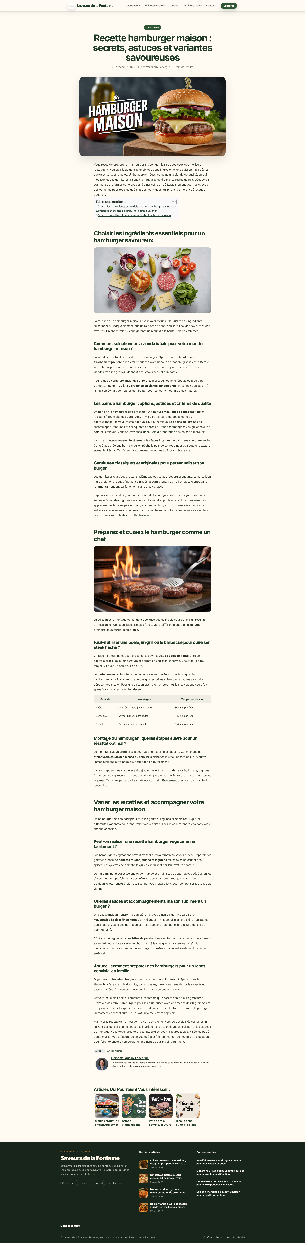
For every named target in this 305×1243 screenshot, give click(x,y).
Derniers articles (192, 5)
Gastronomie (133, 5)
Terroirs (173, 5)
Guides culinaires (155, 5)
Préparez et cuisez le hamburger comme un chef (127, 210)
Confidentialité (211, 1237)
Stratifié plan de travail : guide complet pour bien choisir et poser (219, 1162)
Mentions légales (117, 1183)
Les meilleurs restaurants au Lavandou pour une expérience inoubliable (219, 1183)
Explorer (229, 5)
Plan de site (238, 1237)
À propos (99, 1051)
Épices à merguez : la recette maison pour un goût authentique (218, 1193)
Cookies (225, 1237)
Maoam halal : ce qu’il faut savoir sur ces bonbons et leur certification (220, 1172)
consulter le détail (137, 515)
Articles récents (114, 1051)
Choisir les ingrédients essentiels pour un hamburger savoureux (137, 206)
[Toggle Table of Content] (172, 201)
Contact (211, 5)
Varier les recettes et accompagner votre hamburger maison (134, 215)
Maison (85, 1183)
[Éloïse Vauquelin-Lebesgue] (102, 1069)
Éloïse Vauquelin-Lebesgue (130, 1058)
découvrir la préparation (159, 431)
